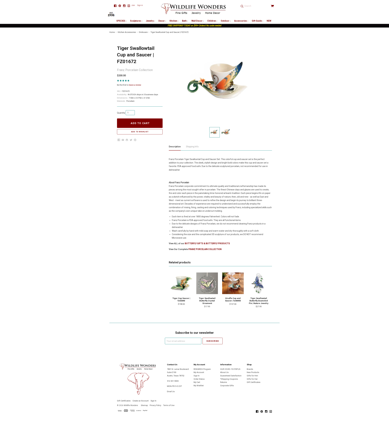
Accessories (240, 21)
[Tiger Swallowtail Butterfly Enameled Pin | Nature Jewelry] (258, 283)
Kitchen (174, 21)
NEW (269, 21)
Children (211, 21)
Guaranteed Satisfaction (230, 376)
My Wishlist (199, 385)
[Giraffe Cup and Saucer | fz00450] (233, 283)
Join (133, 5)
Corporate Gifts (227, 385)
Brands (250, 369)
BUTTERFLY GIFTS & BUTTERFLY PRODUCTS (207, 243)
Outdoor (225, 21)
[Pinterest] (120, 5)
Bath (184, 21)
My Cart (197, 382)
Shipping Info (192, 146)
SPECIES (121, 21)
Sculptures (135, 21)
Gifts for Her (252, 379)
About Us (224, 372)
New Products (253, 372)
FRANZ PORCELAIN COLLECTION (205, 249)
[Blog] (129, 5)
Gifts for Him (252, 376)
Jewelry (150, 21)
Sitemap (144, 405)
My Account (199, 372)
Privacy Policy (155, 405)
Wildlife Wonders (131, 405)
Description (175, 146)
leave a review (135, 85)
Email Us (171, 391)
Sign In (197, 376)
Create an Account (141, 401)
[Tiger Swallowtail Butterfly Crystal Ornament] (207, 283)
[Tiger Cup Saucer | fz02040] (181, 283)
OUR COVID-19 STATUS (230, 369)
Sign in (140, 5)
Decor (161, 21)
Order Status (199, 379)
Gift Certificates (253, 382)
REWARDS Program (202, 369)
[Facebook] (115, 5)
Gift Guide (257, 21)
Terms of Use (168, 405)
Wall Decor (197, 21)
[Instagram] (124, 5)
